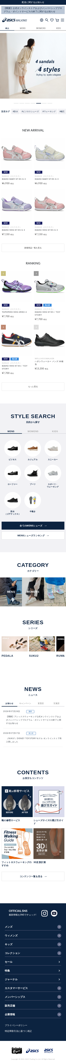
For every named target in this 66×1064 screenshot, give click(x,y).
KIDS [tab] (55, 431)
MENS (23, 28)
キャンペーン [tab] (25, 703)
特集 (7, 970)
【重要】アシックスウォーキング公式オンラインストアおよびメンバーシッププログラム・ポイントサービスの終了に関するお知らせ (33, 719)
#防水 (15, 111)
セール (8, 962)
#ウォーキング (49, 111)
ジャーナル (11, 979)
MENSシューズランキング (31, 535)
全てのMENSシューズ (31, 525)
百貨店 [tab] (56, 703)
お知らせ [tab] (9, 703)
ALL (7, 28)
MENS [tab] (11, 431)
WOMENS (40, 28)
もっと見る (33, 387)
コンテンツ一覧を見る (31, 876)
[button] (16, 103)
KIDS (58, 28)
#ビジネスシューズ (30, 111)
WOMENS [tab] (33, 431)
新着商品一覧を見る (33, 248)
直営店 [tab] (41, 703)
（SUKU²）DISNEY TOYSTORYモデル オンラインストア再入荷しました (34, 740)
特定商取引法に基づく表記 (18, 1031)
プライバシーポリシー (16, 1025)
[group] (33, 66)
